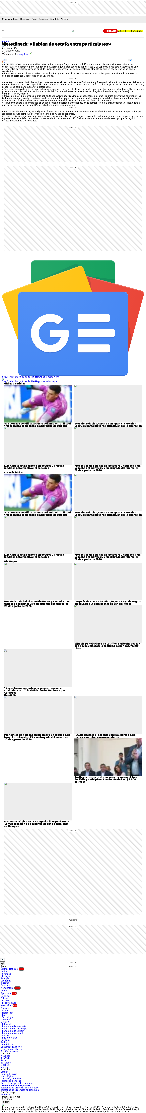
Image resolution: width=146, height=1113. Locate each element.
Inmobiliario (7, 1044)
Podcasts (5, 1042)
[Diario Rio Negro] (3, 1104)
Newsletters (10, 988)
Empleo (5, 1072)
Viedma (64, 19)
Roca (34, 19)
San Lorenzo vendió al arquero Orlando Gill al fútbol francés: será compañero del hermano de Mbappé (37, 424)
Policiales (6, 1040)
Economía (6, 981)
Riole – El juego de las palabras (17, 1083)
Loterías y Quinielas (11, 1079)
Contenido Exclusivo (11, 1047)
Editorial (6, 1024)
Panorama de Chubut (13, 1031)
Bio (3, 1015)
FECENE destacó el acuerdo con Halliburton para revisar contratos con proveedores (104, 736)
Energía (5, 978)
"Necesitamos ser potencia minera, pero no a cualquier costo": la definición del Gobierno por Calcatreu (34, 690)
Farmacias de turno (11, 1081)
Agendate (8, 993)
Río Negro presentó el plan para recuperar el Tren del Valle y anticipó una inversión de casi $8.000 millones (105, 779)
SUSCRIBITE (130, 31)
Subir (6, 1102)
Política (5, 972)
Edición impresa (9, 1051)
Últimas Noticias (12, 969)
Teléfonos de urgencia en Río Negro (19, 1088)
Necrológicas (7, 1076)
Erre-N (5, 1001)
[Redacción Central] (3, 46)
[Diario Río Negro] (73, 31)
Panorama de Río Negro (14, 1029)
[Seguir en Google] (3, 62)
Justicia (6, 976)
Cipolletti (54, 19)
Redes (4, 991)
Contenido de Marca (11, 1049)
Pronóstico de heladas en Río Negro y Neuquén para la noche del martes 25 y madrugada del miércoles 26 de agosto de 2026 (107, 468)
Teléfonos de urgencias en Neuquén (20, 1090)
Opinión (5, 1022)
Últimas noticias (10, 19)
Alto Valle (5, 1058)
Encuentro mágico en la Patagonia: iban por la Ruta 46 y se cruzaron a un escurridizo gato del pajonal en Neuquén (36, 824)
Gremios (6, 974)
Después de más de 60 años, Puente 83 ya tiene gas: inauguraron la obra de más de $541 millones (107, 602)
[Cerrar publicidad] (2, 959)
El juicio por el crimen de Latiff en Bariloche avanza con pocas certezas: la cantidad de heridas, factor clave (107, 646)
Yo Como (6, 1020)
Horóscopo (8, 1013)
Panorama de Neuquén (14, 1026)
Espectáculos (9, 1003)
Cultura (4, 998)
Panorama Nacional (12, 1033)
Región (5, 41)
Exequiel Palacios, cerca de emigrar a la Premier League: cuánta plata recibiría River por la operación (108, 424)
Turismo (5, 983)
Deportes (6, 996)
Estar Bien (9, 1005)
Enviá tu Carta (9, 1038)
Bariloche (43, 19)
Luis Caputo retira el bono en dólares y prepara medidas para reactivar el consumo (34, 467)
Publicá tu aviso (9, 1074)
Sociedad (5, 1008)
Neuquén (25, 19)
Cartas (5, 1035)
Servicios (5, 985)
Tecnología (8, 1017)
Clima (5, 1010)
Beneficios (6, 1094)
